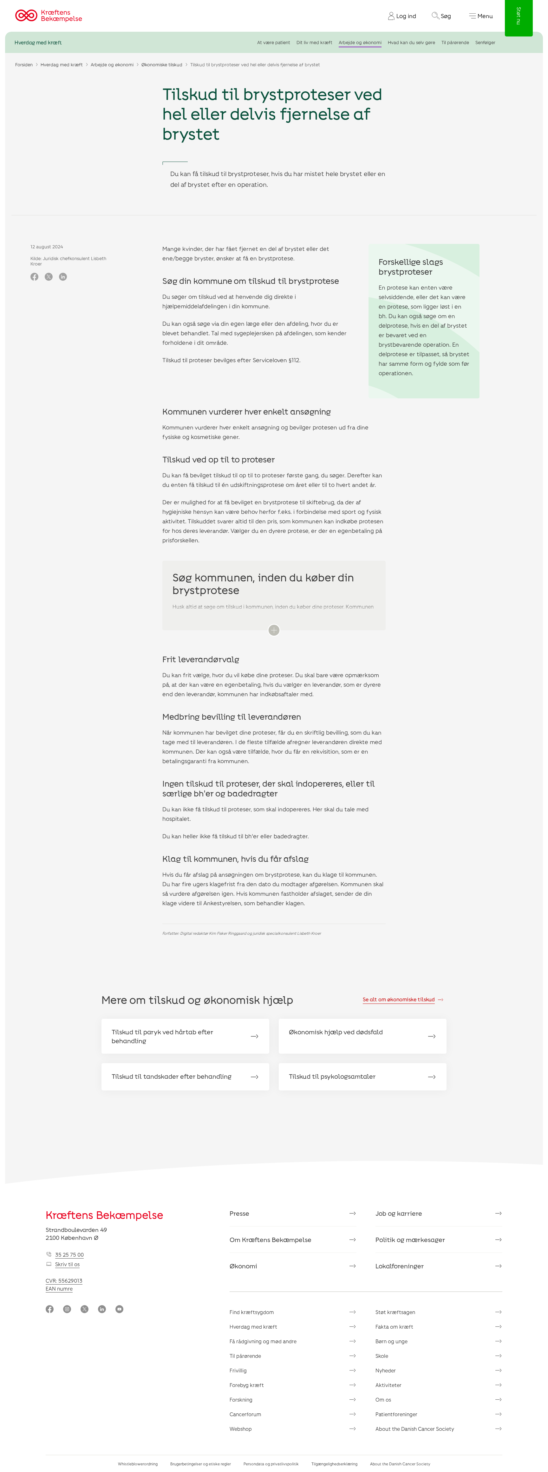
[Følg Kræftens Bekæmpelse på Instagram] (67, 1309)
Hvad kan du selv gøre (411, 42)
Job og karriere (398, 1213)
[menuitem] (399, 15)
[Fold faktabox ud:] (274, 630)
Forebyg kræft (247, 1385)
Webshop (241, 1429)
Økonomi (243, 1266)
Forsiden (24, 64)
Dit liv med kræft (314, 42)
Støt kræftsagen (395, 1312)
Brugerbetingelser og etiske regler (200, 1464)
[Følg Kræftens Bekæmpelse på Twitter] (84, 1309)
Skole (381, 1356)
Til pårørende (455, 42)
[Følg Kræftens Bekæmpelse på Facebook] (50, 1309)
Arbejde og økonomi (360, 42)
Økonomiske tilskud (161, 64)
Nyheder (385, 1370)
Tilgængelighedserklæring (334, 1464)
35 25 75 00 (69, 1255)
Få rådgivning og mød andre (263, 1341)
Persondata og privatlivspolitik (271, 1464)
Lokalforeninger (399, 1266)
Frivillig (238, 1370)
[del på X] (49, 277)
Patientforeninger (396, 1414)
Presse (239, 1213)
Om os (383, 1400)
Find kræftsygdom (252, 1312)
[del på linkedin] (63, 277)
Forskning (241, 1400)
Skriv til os (67, 1264)
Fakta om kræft (394, 1327)
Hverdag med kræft (38, 42)
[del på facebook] (34, 277)
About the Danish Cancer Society (414, 1429)
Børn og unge (391, 1341)
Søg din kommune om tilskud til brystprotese (250, 280)
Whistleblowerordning (138, 1464)
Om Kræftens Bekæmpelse (270, 1239)
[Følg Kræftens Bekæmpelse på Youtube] (119, 1309)
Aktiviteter (388, 1385)
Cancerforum (245, 1414)
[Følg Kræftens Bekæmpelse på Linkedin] (102, 1309)
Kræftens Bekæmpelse (104, 1214)
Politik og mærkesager (410, 1239)
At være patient (273, 42)
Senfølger (485, 42)
